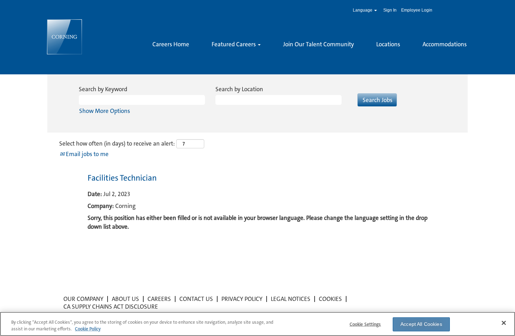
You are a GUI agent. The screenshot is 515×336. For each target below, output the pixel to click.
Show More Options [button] (104, 111)
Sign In (390, 10)
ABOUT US (125, 299)
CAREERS (159, 299)
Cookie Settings (365, 324)
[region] (257, 324)
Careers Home (170, 44)
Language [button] (363, 10)
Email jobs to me (86, 154)
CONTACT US (196, 299)
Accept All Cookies (421, 324)
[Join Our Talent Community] (152, 56)
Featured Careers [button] (234, 44)
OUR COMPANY (83, 299)
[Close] (503, 323)
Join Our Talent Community (318, 44)
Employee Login (416, 10)
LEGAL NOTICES (290, 299)
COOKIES (330, 299)
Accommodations (445, 44)
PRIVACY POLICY (241, 299)
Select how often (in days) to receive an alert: (117, 143)
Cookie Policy (88, 329)
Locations (388, 44)
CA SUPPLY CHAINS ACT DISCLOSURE (110, 306)
